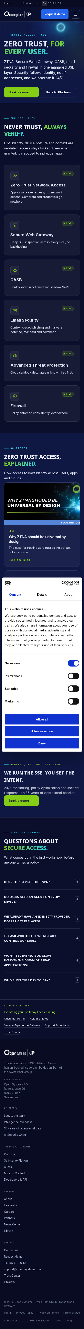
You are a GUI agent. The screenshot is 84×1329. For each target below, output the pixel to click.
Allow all (42, 719)
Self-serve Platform (16, 1160)
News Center (12, 1224)
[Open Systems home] (17, 14)
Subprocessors (13, 1320)
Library (8, 1230)
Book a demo (21, 92)
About (8, 1199)
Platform (9, 1154)
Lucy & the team (14, 1115)
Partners (9, 1218)
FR (54, 3)
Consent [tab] (15, 594)
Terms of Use (71, 1312)
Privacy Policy (24, 1312)
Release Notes (39, 1018)
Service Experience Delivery (22, 1025)
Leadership (11, 1205)
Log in (8, 3)
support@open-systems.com (23, 1269)
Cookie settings (63, 1320)
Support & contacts (57, 1025)
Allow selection (42, 731)
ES (59, 3)
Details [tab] (42, 594)
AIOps (8, 1167)
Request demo (54, 14)
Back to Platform (58, 92)
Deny (42, 743)
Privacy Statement (48, 1312)
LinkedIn (9, 1282)
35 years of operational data (22, 1128)
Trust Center (12, 1032)
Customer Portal (14, 1018)
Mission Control (14, 1173)
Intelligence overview (18, 1122)
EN (44, 3)
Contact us (11, 1250)
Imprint (8, 1312)
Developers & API (15, 1179)
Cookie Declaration (38, 1320)
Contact (27, 3)
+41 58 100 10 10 (15, 1263)
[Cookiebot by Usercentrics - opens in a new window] (61, 583)
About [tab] (68, 594)
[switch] (73, 676)
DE (49, 3)
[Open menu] (75, 14)
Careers (9, 1211)
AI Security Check (15, 1134)
